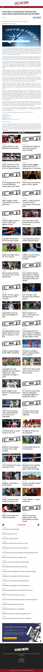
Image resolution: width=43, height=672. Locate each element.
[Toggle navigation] (2, 7)
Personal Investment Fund (12, 53)
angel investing (5, 54)
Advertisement (21, 659)
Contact (21, 658)
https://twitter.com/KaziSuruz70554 (13, 119)
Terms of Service (21, 662)
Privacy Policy (21, 660)
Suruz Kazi (4, 48)
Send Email (7, 117)
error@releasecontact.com (12, 126)
